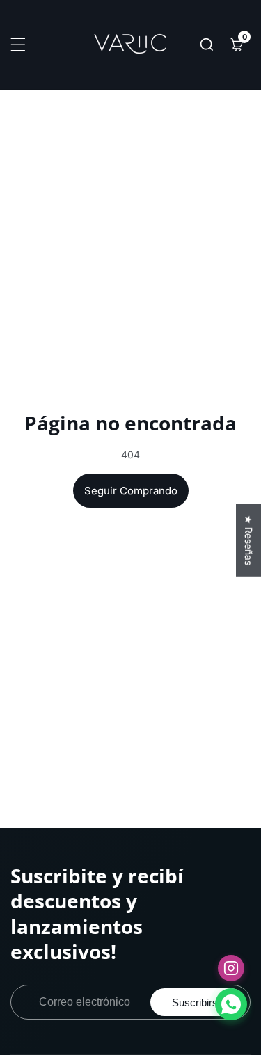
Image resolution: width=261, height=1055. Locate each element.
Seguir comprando (130, 490)
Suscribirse (197, 1002)
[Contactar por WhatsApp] (231, 1004)
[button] (207, 44)
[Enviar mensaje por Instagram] (231, 968)
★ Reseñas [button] (249, 540)
